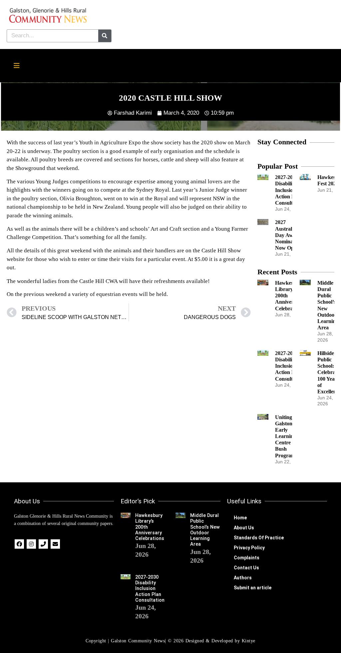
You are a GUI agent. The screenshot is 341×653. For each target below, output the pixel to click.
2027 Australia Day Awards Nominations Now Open (289, 235)
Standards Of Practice (259, 537)
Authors (243, 577)
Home (240, 517)
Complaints (246, 557)
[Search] (104, 36)
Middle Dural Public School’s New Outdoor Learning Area (205, 530)
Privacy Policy (249, 547)
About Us (244, 527)
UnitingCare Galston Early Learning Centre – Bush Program (289, 436)
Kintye (248, 640)
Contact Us (246, 567)
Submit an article (252, 587)
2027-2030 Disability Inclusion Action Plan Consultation (289, 190)
